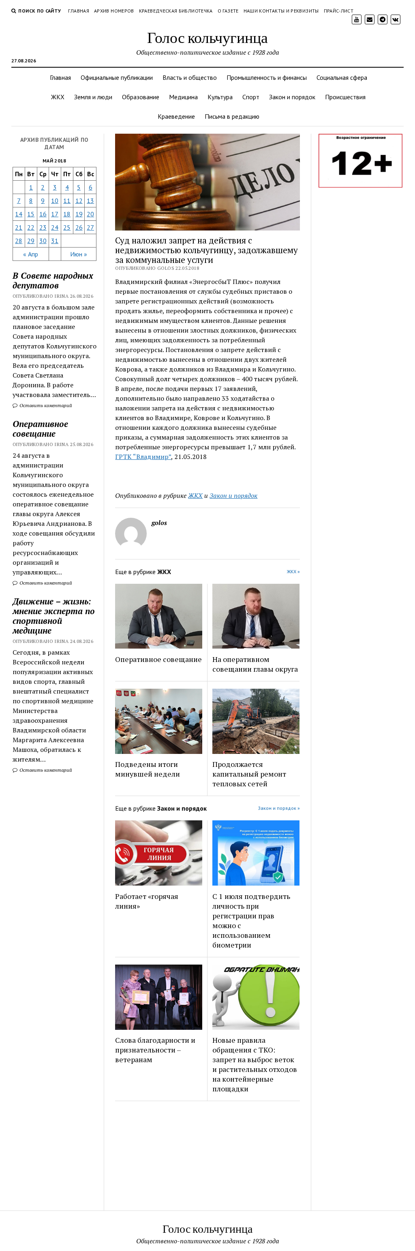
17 (54, 214)
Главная (78, 11)
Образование (140, 97)
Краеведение (176, 116)
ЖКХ (57, 97)
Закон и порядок (292, 97)
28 (18, 241)
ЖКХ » (293, 571)
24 (54, 227)
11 (67, 200)
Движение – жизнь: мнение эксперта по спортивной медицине (54, 615)
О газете (228, 11)
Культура (220, 97)
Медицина (183, 97)
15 (30, 214)
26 (79, 227)
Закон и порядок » (279, 808)
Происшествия (345, 97)
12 (79, 200)
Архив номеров (114, 11)
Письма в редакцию (232, 116)
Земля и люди (93, 97)
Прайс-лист (339, 11)
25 (67, 227)
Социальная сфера (342, 77)
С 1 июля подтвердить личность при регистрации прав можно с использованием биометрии (251, 920)
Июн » (78, 254)
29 (30, 241)
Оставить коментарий (45, 405)
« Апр (30, 254)
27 (90, 227)
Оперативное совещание (40, 428)
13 (90, 200)
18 (67, 214)
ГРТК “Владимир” (143, 456)
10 (54, 200)
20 (90, 214)
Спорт (250, 97)
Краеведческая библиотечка (176, 11)
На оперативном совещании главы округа (255, 664)
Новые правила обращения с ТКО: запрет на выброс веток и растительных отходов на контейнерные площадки (254, 1064)
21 (18, 227)
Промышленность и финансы (267, 77)
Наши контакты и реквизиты (281, 11)
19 (79, 214)
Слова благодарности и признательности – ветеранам (155, 1049)
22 (30, 227)
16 (43, 214)
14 (18, 214)
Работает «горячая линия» (146, 901)
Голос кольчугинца (207, 37)
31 (54, 241)
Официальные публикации (117, 77)
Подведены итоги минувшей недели (147, 769)
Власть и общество (190, 77)
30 (43, 241)
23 (43, 227)
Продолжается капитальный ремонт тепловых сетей (249, 773)
